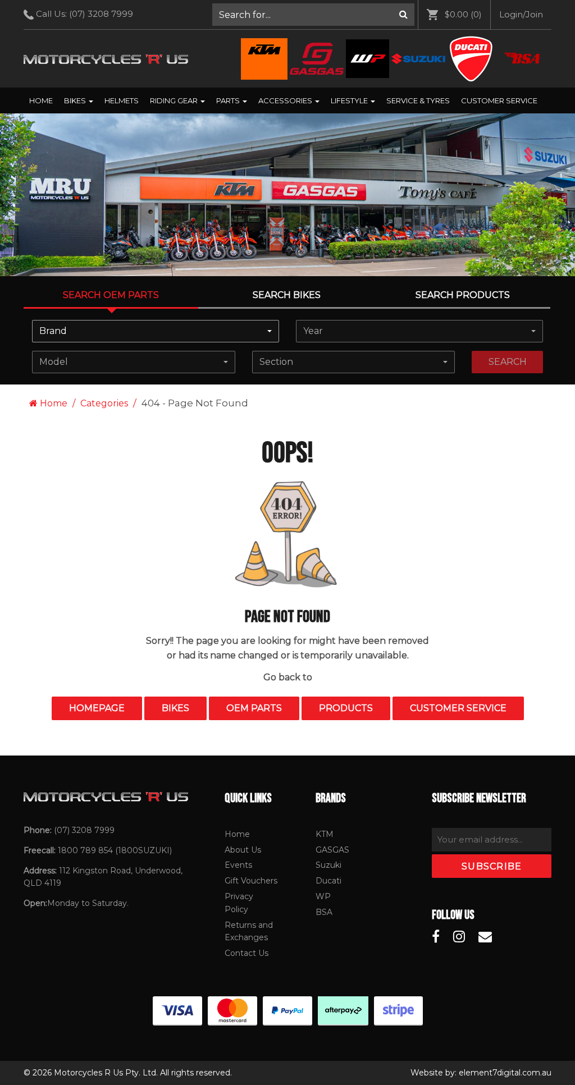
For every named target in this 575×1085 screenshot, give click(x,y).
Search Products (463, 295)
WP (323, 896)
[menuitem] (313, 14)
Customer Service (499, 100)
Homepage (97, 708)
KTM (325, 834)
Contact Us (246, 953)
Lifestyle (350, 100)
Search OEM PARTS (111, 295)
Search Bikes (287, 295)
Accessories (286, 100)
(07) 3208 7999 (101, 13)
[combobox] (155, 331)
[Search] (403, 14)
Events (238, 865)
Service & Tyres (418, 100)
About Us (243, 850)
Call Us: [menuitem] (83, 13)
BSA (324, 912)
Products (346, 708)
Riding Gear (174, 100)
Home (41, 100)
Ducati (328, 881)
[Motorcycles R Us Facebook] (436, 937)
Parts (228, 100)
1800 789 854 (85, 850)
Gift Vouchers (251, 881)
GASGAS (332, 850)
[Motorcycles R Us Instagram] (459, 937)
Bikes (76, 100)
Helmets (121, 100)
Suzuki (328, 865)
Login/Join (521, 14)
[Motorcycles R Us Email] (485, 937)
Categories (104, 403)
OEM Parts (254, 708)
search (508, 361)
